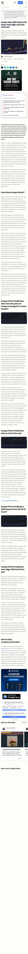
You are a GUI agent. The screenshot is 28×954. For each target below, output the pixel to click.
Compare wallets (14, 491)
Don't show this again (14, 494)
